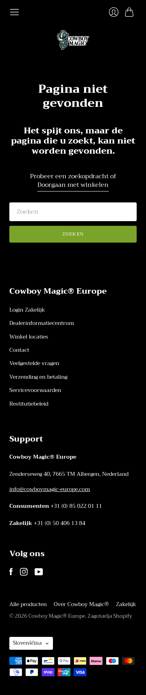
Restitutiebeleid (28, 403)
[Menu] (14, 12)
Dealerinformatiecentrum (41, 323)
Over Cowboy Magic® (81, 604)
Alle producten (28, 604)
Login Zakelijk (27, 309)
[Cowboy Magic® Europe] (73, 40)
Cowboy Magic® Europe (56, 616)
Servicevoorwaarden (35, 390)
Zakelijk (126, 604)
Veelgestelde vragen (34, 363)
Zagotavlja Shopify (110, 616)
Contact (19, 350)
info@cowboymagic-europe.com (49, 489)
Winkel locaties (28, 336)
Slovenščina (27, 642)
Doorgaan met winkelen (73, 185)
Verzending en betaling (38, 376)
